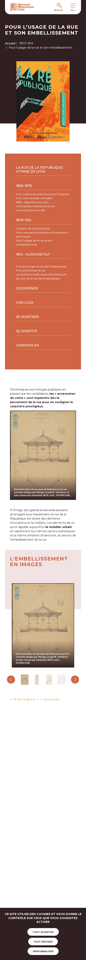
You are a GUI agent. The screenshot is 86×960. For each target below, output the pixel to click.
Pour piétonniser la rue (30, 270)
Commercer (27, 345)
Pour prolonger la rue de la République (41, 266)
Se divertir (26, 331)
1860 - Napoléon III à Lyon (32, 202)
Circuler (24, 303)
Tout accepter (43, 932)
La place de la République (33, 228)
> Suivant (50, 699)
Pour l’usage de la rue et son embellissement (34, 242)
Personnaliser (43, 951)
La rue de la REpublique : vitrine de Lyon (40, 169)
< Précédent (23, 699)
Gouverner (27, 288)
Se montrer (27, 317)
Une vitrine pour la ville (30, 210)
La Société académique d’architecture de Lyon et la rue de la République (41, 276)
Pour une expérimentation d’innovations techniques (42, 234)
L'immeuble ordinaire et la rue (35, 206)
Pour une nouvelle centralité (34, 198)
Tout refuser (43, 941)
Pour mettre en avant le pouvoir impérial (42, 194)
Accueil (10, 43)
